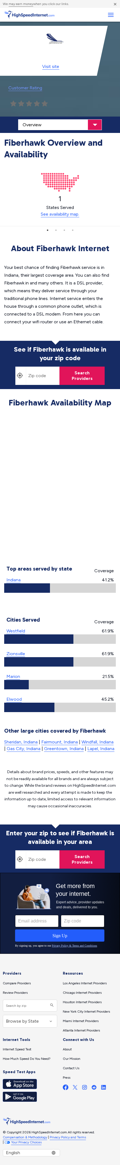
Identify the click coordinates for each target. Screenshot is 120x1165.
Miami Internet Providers (81, 1021)
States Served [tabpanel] (60, 206)
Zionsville (15, 653)
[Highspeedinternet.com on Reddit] (94, 1089)
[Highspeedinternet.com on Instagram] (84, 1089)
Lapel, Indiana (100, 748)
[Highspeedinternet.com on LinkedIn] (103, 1089)
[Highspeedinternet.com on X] (75, 1089)
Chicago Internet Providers (82, 993)
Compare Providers (17, 983)
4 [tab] (72, 230)
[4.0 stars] (37, 103)
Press (66, 1078)
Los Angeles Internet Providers (85, 983)
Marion (13, 676)
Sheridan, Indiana (21, 742)
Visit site (50, 66)
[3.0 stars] (29, 103)
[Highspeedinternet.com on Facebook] (65, 1089)
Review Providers (15, 993)
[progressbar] (60, 588)
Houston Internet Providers (82, 1002)
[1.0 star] (13, 103)
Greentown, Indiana (64, 748)
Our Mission (71, 1059)
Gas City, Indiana (23, 748)
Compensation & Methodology (25, 1137)
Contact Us (71, 1068)
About (67, 1049)
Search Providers (82, 375)
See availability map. (60, 214)
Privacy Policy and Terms (68, 1137)
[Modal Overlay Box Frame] (60, 913)
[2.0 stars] (21, 103)
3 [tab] (64, 230)
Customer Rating (25, 87)
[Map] (60, 487)
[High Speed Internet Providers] (29, 15)
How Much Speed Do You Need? (27, 1059)
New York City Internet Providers (86, 1011)
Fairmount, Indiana (59, 742)
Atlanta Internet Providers (81, 1030)
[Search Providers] (51, 1005)
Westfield (15, 631)
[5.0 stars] (45, 103)
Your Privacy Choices (26, 1142)
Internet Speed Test (17, 1049)
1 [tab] (47, 230)
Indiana (13, 580)
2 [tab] (56, 230)
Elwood (14, 699)
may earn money (21, 4)
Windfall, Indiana (97, 742)
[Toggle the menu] (110, 15)
